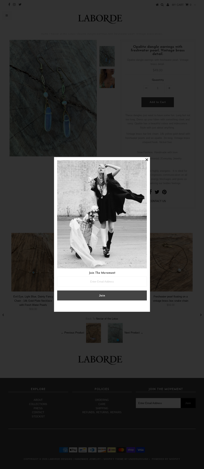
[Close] (147, 160)
